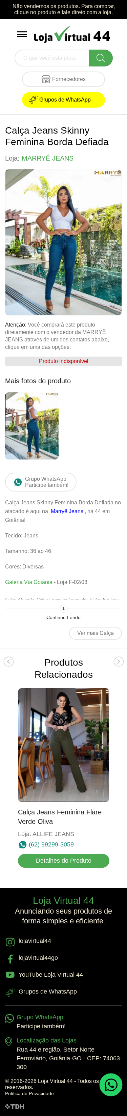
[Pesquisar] (101, 58)
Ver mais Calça (95, 633)
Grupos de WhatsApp (65, 100)
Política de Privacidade (29, 1093)
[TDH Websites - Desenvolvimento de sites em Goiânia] (14, 1106)
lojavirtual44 (35, 941)
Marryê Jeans (68, 511)
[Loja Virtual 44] (72, 34)
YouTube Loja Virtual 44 (51, 974)
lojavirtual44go (38, 957)
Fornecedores (69, 79)
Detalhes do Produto (63, 860)
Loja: (39, 158)
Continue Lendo (63, 617)
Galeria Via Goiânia (28, 582)
